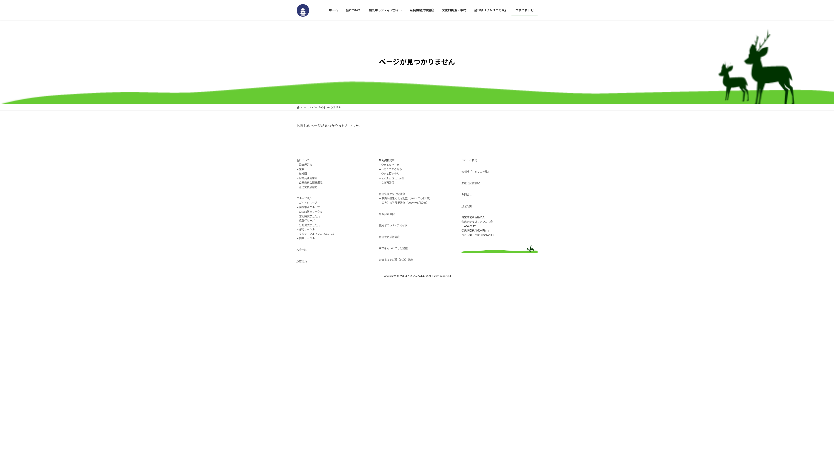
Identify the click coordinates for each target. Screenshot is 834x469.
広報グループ (306, 220)
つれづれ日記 (469, 160)
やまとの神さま (390, 164)
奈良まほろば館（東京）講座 (396, 259)
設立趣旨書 (305, 164)
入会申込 (301, 249)
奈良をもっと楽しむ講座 (393, 248)
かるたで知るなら (391, 169)
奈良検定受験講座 (389, 236)
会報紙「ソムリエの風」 (476, 171)
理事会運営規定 (308, 178)
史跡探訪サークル (309, 224)
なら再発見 (387, 182)
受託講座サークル (309, 216)
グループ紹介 (304, 198)
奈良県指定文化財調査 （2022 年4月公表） (407, 198)
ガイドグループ (308, 202)
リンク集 (467, 205)
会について (302, 160)
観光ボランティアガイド (393, 225)
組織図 (303, 173)
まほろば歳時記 (471, 183)
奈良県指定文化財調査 (392, 193)
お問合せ (467, 194)
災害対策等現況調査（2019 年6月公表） (405, 202)
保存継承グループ (309, 207)
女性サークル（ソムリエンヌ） (317, 233)
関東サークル (307, 238)
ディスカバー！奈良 (392, 178)
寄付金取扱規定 (308, 186)
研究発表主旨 (387, 214)
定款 (301, 169)
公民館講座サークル (311, 211)
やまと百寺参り (390, 173)
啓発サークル (307, 229)
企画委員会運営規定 (311, 182)
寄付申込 (301, 261)
